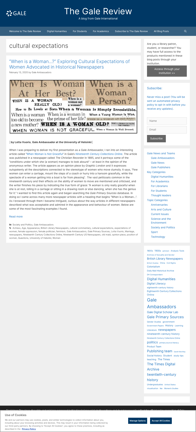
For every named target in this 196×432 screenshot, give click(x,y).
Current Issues (160, 214)
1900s (158, 250)
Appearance (33, 228)
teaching (151, 359)
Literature (152, 330)
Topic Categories (157, 200)
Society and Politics (23, 224)
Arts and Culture (161, 209)
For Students (80, 31)
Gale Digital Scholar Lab (162, 312)
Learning (179, 325)
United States (170, 385)
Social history (154, 355)
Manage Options (138, 420)
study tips (178, 355)
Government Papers (155, 326)
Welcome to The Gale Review (25, 31)
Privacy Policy (29, 429)
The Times (164, 359)
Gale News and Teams (161, 153)
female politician (46, 231)
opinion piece (119, 234)
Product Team (154, 346)
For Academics (101, 31)
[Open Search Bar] (185, 31)
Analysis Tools (177, 251)
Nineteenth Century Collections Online (98, 154)
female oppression (27, 231)
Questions (23, 238)
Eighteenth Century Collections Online (164, 293)
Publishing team (159, 351)
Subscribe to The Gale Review (131, 31)
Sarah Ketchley (179, 352)
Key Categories (156, 172)
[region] (98, 421)
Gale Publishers (160, 167)
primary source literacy (169, 343)
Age (24, 228)
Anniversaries (159, 204)
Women (56, 238)
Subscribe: (154, 88)
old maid (106, 234)
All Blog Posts (161, 31)
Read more (16, 216)
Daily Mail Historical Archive (160, 270)
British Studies (152, 263)
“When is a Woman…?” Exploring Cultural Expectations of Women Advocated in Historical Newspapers (69, 64)
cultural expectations (102, 228)
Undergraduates (155, 384)
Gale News (157, 162)
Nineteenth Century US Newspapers (82, 234)
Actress (17, 228)
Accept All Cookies (161, 420)
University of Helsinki (40, 238)
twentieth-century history (161, 377)
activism (165, 251)
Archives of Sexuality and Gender (160, 255)
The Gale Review (98, 11)
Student (167, 355)
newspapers (15, 234)
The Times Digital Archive (161, 366)
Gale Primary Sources (99, 231)
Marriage (129, 231)
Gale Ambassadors (44, 224)
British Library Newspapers (55, 228)
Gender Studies (154, 322)
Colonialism (153, 266)
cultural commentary (80, 228)
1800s (150, 251)
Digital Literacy (156, 283)
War (161, 388)
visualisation (152, 388)
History (169, 325)
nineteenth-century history (163, 333)
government (169, 322)
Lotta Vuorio (117, 231)
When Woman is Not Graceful (45, 154)
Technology (158, 236)
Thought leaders (161, 195)
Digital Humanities (57, 31)
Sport (154, 232)
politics (152, 342)
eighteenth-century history (160, 287)
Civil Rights (171, 263)
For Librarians (159, 186)
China (162, 263)
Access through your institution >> (167, 71)
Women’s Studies (171, 388)
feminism (61, 231)
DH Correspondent (155, 275)
